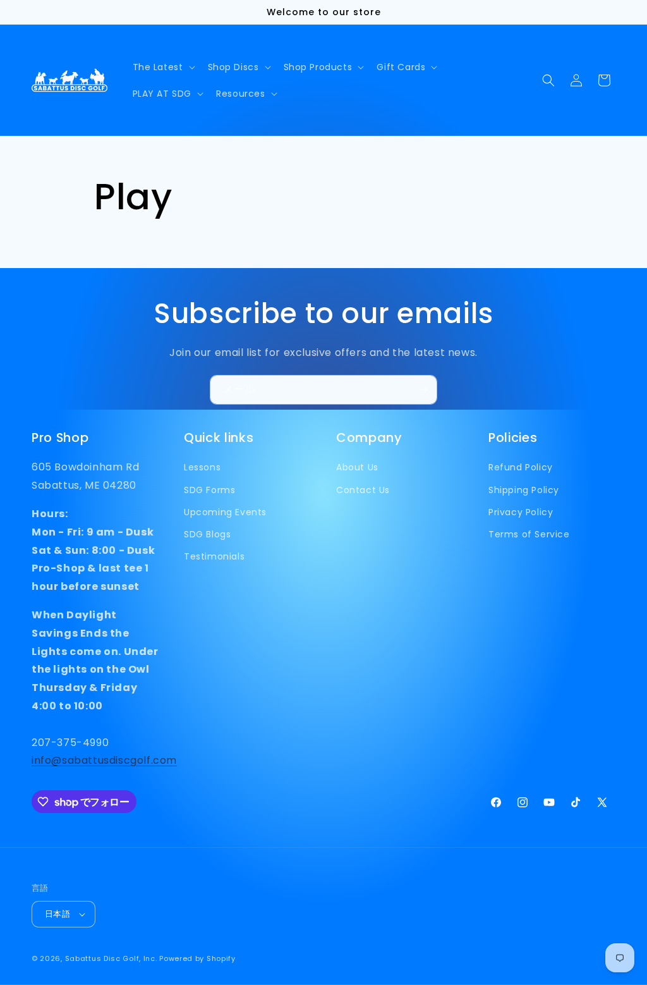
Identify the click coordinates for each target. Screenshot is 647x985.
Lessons (202, 467)
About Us (357, 467)
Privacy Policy (520, 512)
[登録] (423, 390)
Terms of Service (529, 534)
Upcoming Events (225, 512)
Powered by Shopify (197, 958)
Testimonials (214, 556)
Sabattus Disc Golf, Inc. (111, 958)
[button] (162, 67)
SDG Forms (209, 490)
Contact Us (363, 490)
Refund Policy (520, 467)
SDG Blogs (207, 534)
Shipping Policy (523, 490)
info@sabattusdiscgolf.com (104, 760)
